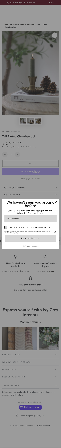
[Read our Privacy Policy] (55, 232)
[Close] (55, 202)
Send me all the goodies (30, 238)
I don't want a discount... (30, 246)
